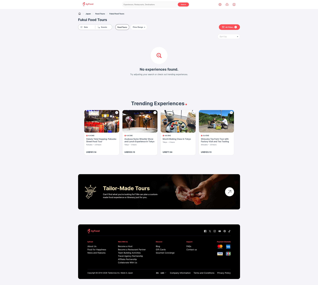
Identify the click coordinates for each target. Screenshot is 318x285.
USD (162, 273)
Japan (88, 14)
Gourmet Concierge (165, 253)
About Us (91, 246)
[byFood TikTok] (229, 231)
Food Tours (100, 14)
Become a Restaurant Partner (132, 249)
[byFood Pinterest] (224, 231)
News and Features (96, 253)
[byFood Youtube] (219, 231)
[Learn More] (229, 191)
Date (86, 27)
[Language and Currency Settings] (220, 4)
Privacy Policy (224, 273)
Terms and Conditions (204, 273)
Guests (104, 27)
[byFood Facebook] (205, 231)
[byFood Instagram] (214, 231)
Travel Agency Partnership (130, 256)
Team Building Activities (129, 253)
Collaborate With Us (127, 262)
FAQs (188, 246)
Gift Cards (161, 249)
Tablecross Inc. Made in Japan (120, 273)
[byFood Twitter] (210, 231)
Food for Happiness (96, 249)
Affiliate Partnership (127, 259)
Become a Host (125, 246)
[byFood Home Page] (88, 5)
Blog (158, 246)
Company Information (180, 273)
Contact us (191, 249)
